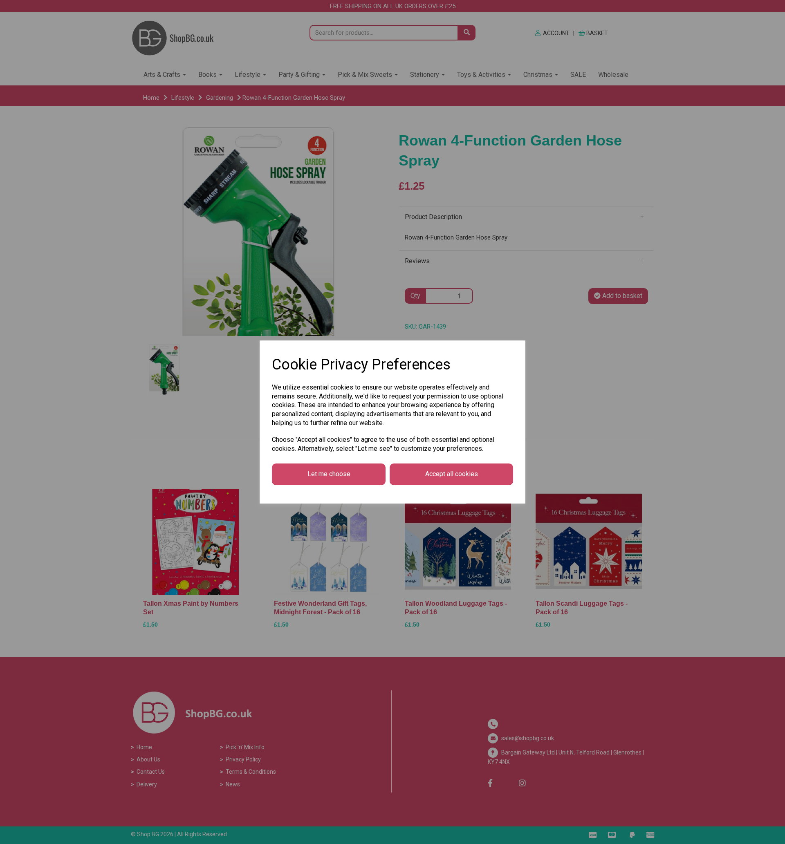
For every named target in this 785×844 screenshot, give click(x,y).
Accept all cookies (451, 474)
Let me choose (328, 474)
